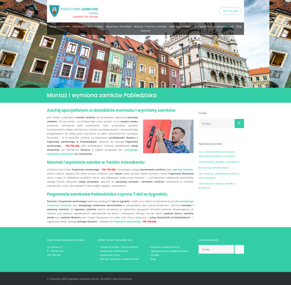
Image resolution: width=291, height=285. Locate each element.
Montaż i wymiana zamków (150, 26)
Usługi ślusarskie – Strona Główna (119, 247)
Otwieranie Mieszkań (118, 26)
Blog (239, 26)
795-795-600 (230, 11)
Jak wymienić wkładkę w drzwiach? (219, 162)
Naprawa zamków (180, 26)
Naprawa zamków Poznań (165, 247)
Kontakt (145, 30)
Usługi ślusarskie (59, 26)
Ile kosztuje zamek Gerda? (214, 167)
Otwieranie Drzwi (110, 255)
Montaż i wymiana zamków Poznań (119, 259)
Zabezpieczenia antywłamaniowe (214, 26)
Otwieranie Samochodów (88, 26)
